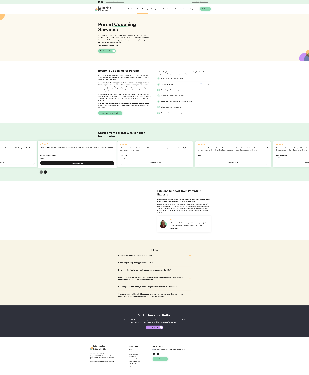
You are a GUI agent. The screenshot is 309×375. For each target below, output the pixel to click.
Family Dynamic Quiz (134, 361)
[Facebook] (102, 1)
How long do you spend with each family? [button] (135, 255)
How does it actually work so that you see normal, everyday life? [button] (144, 270)
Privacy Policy (101, 353)
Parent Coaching (142, 9)
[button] (41, 172)
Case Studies (132, 363)
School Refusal (167, 9)
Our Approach (155, 9)
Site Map (92, 353)
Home (130, 349)
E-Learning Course (181, 9)
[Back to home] (106, 9)
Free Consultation (105, 51)
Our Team (131, 9)
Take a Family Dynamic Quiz (200, 2)
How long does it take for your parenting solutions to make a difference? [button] (147, 287)
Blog (130, 366)
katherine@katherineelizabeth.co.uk (115, 2)
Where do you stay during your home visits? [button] (135, 263)
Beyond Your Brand (109, 361)
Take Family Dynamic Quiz (110, 113)
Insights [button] (192, 9)
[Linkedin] (99, 1)
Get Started (205, 9)
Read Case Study (77, 163)
